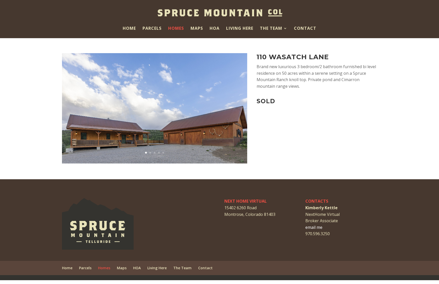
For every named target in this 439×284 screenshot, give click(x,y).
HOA (215, 28)
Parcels (152, 28)
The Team (271, 28)
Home (129, 28)
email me (313, 227)
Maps (197, 28)
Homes (176, 28)
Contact (305, 28)
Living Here (239, 28)
